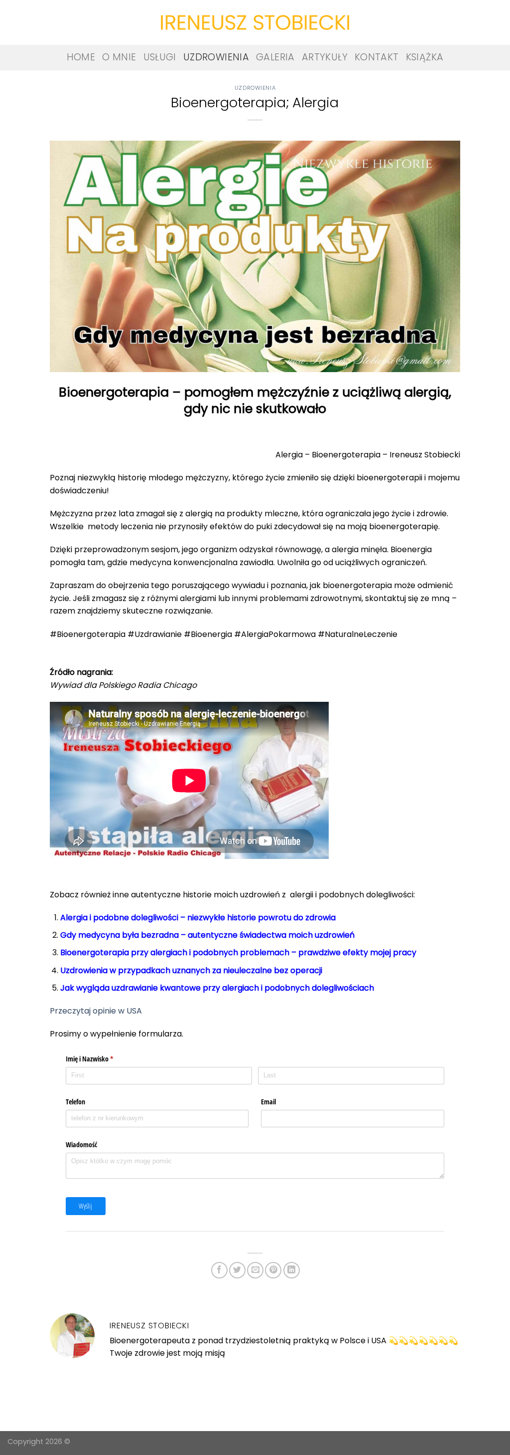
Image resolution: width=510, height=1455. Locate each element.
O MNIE (119, 57)
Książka (425, 57)
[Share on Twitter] (237, 1270)
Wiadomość (81, 1144)
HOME (81, 57)
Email (268, 1101)
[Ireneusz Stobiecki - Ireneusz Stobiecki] (255, 22)
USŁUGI (159, 57)
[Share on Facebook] (219, 1270)
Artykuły (325, 57)
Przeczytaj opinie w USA (97, 1011)
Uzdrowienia (216, 57)
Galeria (275, 57)
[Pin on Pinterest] (273, 1270)
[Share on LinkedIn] (291, 1270)
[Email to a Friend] (255, 1270)
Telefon (75, 1101)
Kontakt (377, 57)
